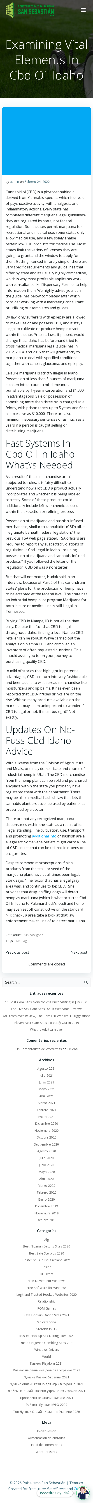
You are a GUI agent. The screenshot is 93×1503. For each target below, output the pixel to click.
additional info (44, 836)
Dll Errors (46, 1274)
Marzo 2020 (46, 1185)
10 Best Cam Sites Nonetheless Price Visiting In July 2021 (46, 1002)
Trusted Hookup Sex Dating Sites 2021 (46, 1336)
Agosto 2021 (46, 1068)
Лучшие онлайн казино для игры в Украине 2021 (47, 1384)
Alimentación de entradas (46, 1438)
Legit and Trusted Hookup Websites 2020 (46, 1294)
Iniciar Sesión (46, 1431)
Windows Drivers (46, 1349)
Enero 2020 (46, 1199)
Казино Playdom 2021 (46, 1363)
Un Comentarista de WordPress (39, 1049)
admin (14, 181)
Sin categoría (33, 935)
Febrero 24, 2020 (37, 181)
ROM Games (46, 1308)
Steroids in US (46, 1329)
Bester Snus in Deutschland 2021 (46, 1260)
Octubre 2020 (46, 1137)
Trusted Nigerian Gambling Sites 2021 (46, 1343)
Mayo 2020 (46, 1172)
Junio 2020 (46, 1165)
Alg (46, 1239)
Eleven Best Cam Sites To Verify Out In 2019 (46, 1022)
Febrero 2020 (46, 1192)
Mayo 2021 (46, 1089)
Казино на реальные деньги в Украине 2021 (46, 1370)
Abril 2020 (46, 1179)
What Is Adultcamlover (46, 1029)
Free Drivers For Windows (46, 1281)
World (46, 1356)
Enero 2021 (46, 1117)
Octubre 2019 (46, 1220)
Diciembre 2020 (46, 1123)
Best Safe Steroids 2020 (46, 1253)
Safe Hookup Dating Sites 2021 (46, 1315)
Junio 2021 (46, 1082)
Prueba (72, 1049)
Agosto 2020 (46, 1151)
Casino (46, 1267)
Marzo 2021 (46, 1103)
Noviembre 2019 (46, 1213)
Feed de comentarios (46, 1445)
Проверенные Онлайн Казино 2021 (46, 1398)
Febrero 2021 (46, 1110)
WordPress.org (46, 1452)
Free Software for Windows (46, 1288)
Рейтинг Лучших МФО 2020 (46, 1404)
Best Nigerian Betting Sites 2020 (46, 1246)
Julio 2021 (47, 1075)
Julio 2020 (47, 1158)
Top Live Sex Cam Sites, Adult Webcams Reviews (46, 1009)
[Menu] (83, 10)
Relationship (47, 1301)
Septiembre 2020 (46, 1144)
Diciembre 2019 (46, 1206)
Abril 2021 (46, 1096)
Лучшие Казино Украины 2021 (46, 1377)
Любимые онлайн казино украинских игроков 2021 (46, 1391)
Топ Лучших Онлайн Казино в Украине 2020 (46, 1411)
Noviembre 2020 (46, 1130)
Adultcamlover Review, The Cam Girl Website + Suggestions (46, 1016)
